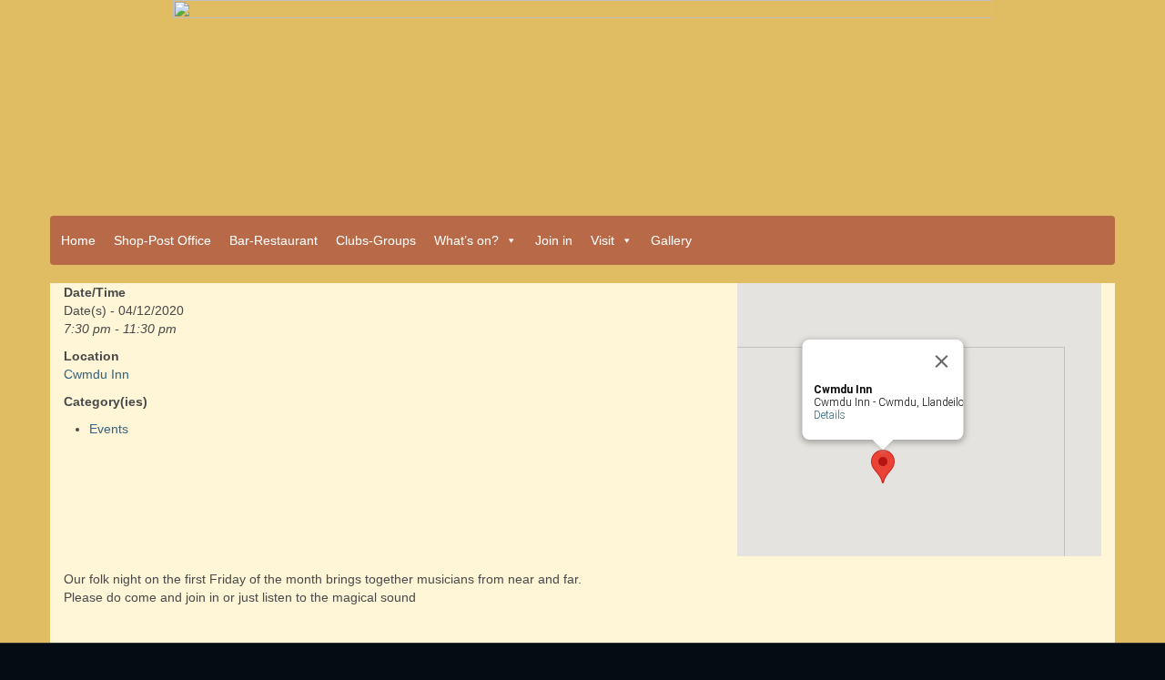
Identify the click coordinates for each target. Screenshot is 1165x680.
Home (78, 240)
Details (830, 415)
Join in (553, 240)
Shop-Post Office (162, 240)
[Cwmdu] (582, 102)
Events (108, 428)
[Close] (942, 361)
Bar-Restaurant (273, 240)
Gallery (671, 240)
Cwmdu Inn (96, 374)
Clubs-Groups (376, 240)
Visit (602, 240)
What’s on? (466, 240)
